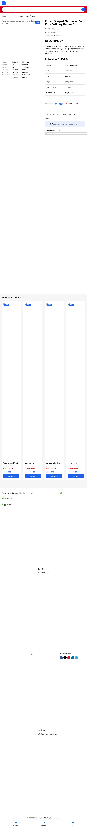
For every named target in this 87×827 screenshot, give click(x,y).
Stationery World (39, 818)
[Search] (83, 9)
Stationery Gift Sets (27, 16)
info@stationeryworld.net (47, 734)
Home (4, 16)
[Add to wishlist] (16, 306)
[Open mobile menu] (4, 3)
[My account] (84, 3)
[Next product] (84, 16)
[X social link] (53, 118)
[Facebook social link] (51, 118)
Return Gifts (12, 16)
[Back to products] (81, 16)
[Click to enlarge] (5, 55)
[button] (4, 40)
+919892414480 (44, 573)
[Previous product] (79, 16)
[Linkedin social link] (59, 118)
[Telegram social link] (61, 118)
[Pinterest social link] (56, 118)
